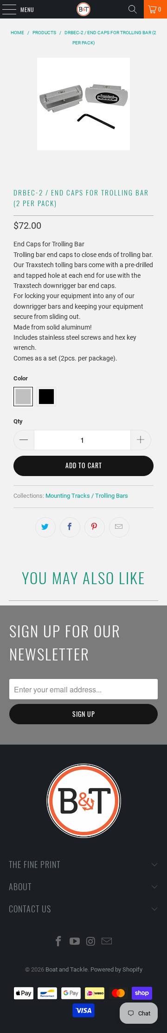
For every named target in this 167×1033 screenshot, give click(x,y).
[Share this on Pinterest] (94, 527)
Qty (18, 421)
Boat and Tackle (66, 969)
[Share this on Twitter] (45, 527)
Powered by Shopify (116, 969)
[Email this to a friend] (119, 527)
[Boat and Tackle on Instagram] (91, 942)
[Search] (132, 9)
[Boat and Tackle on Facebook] (59, 942)
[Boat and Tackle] (83, 9)
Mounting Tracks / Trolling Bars (86, 495)
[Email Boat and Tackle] (107, 942)
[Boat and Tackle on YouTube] (75, 942)
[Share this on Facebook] (70, 527)
